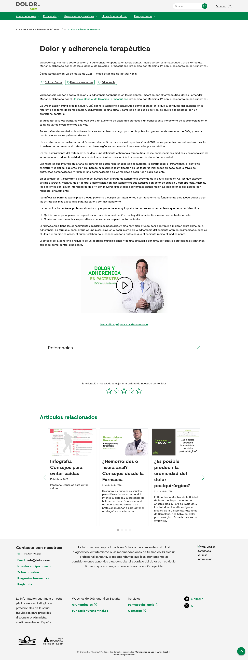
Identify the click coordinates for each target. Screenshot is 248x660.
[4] (131, 391)
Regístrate (24, 584)
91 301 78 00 (32, 554)
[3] (124, 391)
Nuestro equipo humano (34, 566)
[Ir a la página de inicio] (28, 6)
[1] (109, 391)
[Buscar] (204, 6)
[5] (139, 391)
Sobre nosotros (28, 572)
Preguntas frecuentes (33, 578)
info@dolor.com (38, 560)
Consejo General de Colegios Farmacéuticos (100, 99)
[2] (116, 391)
